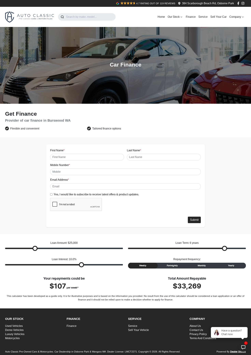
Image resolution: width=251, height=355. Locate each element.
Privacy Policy (198, 334)
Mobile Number (60, 165)
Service (203, 16)
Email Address (59, 179)
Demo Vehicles (14, 330)
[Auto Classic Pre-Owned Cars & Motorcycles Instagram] (243, 3)
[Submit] (62, 17)
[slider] (35, 248)
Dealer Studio (238, 352)
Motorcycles (12, 338)
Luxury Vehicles (14, 334)
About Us (195, 325)
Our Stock (174, 16)
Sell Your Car (218, 16)
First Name (57, 150)
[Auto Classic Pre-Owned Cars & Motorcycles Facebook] (239, 3)
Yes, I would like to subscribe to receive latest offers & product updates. (96, 194)
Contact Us (196, 330)
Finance (191, 16)
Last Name (134, 150)
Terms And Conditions (203, 338)
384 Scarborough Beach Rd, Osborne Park (208, 3)
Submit (194, 219)
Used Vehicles (14, 325)
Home (161, 16)
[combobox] (87, 17)
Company (235, 16)
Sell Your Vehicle (138, 330)
